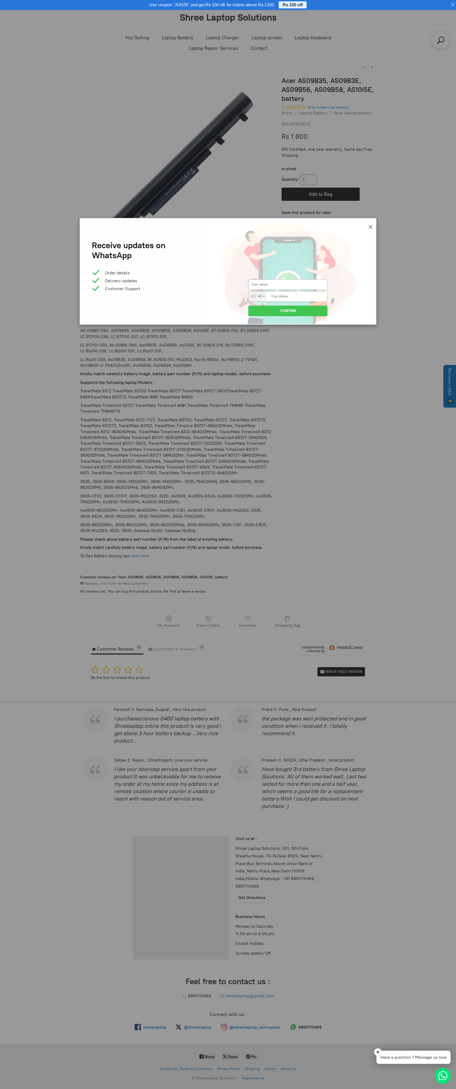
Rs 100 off (293, 5)
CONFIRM (288, 311)
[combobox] (257, 296)
